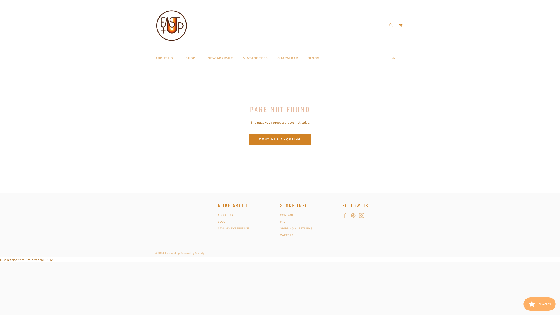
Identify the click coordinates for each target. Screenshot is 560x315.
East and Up (172, 253)
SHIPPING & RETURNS (296, 228)
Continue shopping (280, 139)
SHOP (191, 58)
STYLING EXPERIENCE (233, 228)
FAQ (283, 222)
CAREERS (286, 235)
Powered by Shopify (192, 253)
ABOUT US (164, 58)
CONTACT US (289, 215)
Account (398, 58)
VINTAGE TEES (255, 58)
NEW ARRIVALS (220, 58)
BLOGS (313, 58)
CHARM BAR (287, 58)
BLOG (222, 222)
